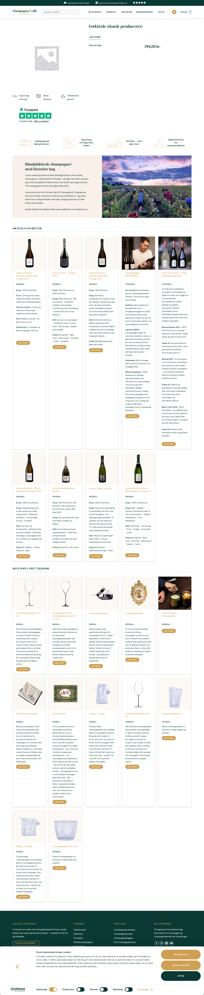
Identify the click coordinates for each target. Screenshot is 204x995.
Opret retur (79, 946)
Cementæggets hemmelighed (132, 274)
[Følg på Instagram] (161, 943)
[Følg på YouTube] (171, 943)
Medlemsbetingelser (83, 942)
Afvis (181, 976)
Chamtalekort (59, 713)
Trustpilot (78, 938)
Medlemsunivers (144, 12)
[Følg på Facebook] (156, 943)
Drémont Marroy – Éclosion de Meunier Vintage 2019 (98, 275)
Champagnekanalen (123, 933)
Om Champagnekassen (125, 942)
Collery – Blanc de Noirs (100, 488)
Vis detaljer (143, 989)
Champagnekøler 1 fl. (172, 713)
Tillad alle (181, 954)
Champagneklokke (134, 613)
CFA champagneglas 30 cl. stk (28, 614)
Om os (161, 12)
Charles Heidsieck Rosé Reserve (63, 489)
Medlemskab (80, 929)
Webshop (111, 12)
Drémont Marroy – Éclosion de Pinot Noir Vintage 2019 (26, 275)
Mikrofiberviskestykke (26, 713)
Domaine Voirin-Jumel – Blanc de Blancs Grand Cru (138, 489)
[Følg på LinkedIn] (166, 943)
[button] (174, 12)
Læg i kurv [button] (23, 343)
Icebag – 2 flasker (24, 846)
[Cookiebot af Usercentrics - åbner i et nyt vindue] (18, 990)
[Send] (77, 12)
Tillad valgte (180, 965)
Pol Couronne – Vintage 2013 (63, 274)
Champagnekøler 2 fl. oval (64, 846)
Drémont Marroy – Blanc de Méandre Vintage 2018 (28, 489)
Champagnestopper (98, 613)
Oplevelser (126, 12)
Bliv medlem (95, 12)
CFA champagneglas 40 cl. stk (137, 715)
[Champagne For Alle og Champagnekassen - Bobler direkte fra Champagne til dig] (24, 12)
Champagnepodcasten (124, 929)
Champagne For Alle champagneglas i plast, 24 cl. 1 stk (64, 616)
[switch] (81, 989)
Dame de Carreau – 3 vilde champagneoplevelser (174, 274)
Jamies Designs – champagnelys (170, 614)
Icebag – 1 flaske (97, 713)
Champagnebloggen (123, 938)
